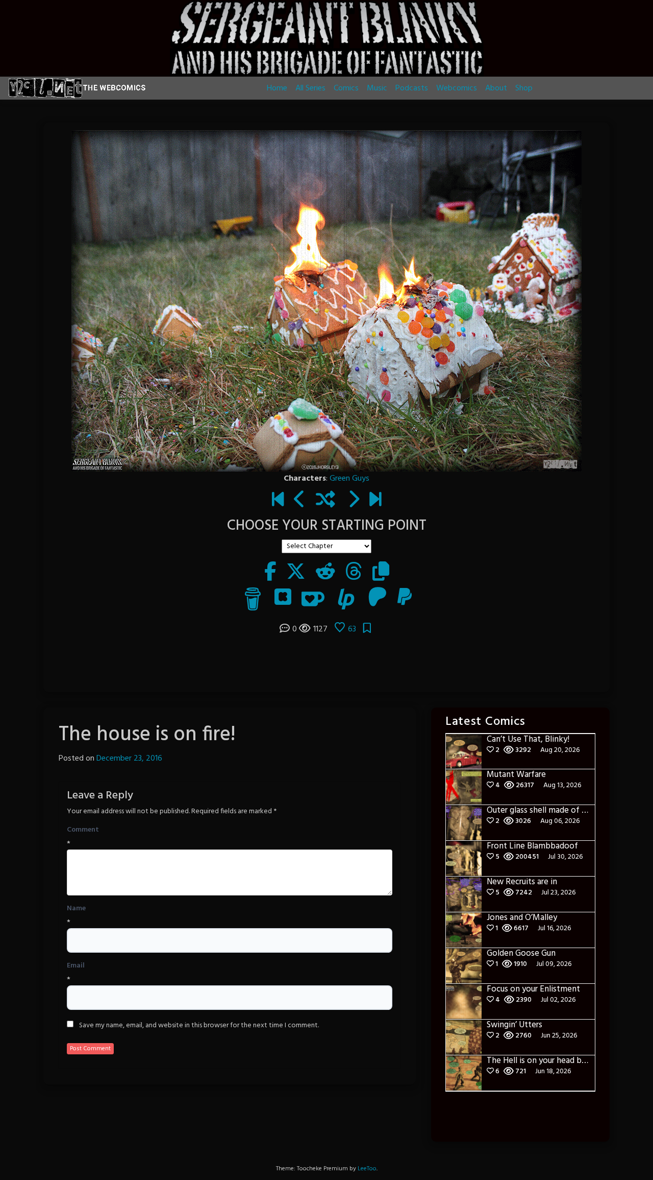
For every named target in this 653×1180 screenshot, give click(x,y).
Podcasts (411, 88)
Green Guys (349, 478)
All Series (310, 88)
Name (76, 909)
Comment (83, 830)
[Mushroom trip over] (300, 500)
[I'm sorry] (353, 500)
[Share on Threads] (353, 573)
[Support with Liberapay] (346, 598)
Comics (346, 88)
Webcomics (456, 88)
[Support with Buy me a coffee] (252, 598)
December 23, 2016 (129, 758)
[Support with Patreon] (377, 598)
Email (76, 966)
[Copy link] (380, 573)
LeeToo (367, 1169)
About (496, 88)
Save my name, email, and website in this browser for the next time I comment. (199, 1026)
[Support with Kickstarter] (282, 598)
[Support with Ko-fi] (313, 598)
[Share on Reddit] (325, 573)
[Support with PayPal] (404, 598)
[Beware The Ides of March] (278, 500)
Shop (524, 88)
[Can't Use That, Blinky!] (375, 500)
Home (277, 88)
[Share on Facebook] (270, 573)
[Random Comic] (325, 500)
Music (377, 88)
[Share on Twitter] (296, 573)
